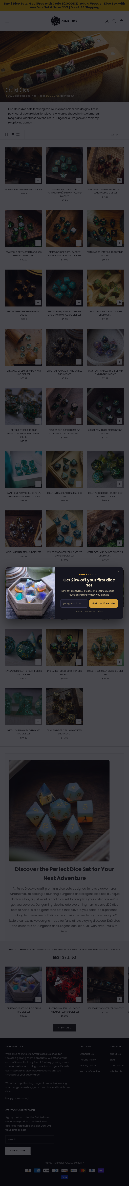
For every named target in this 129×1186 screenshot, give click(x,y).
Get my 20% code (103, 603)
